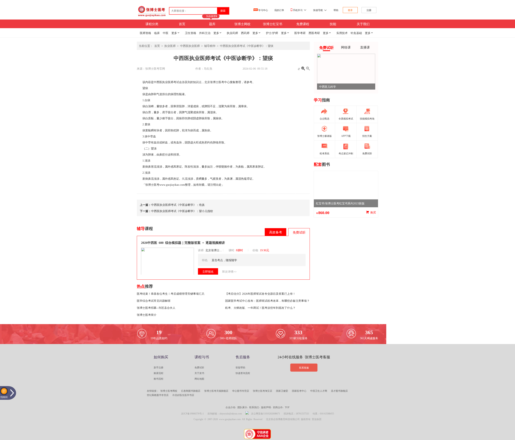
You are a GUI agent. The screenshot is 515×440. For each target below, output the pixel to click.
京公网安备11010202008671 (265, 413)
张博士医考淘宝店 (262, 391)
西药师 (245, 32)
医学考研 (300, 32)
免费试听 (199, 367)
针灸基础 (356, 32)
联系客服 (304, 367)
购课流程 (158, 373)
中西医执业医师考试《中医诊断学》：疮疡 (178, 204)
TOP (287, 407)
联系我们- (254, 407)
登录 (350, 10)
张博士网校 (242, 23)
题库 (212, 23)
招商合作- (278, 407)
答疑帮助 (240, 367)
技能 (333, 23)
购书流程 (158, 378)
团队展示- (242, 407)
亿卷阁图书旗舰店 (190, 391)
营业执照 (316, 419)
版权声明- (266, 407)
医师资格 (145, 32)
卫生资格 (190, 32)
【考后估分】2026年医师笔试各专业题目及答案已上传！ (260, 293)
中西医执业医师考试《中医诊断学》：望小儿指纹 (182, 210)
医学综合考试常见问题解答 (154, 300)
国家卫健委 (282, 391)
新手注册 (158, 367)
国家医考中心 (299, 391)
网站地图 (199, 378)
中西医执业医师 (190, 45)
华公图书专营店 (240, 391)
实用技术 (342, 32)
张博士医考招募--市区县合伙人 (156, 307)
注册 (369, 10)
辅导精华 (209, 45)
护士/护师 (272, 32)
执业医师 (170, 45)
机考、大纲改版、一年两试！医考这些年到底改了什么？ (260, 307)
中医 (165, 32)
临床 (157, 32)
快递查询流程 (243, 373)
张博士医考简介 (147, 314)
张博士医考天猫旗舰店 (216, 391)
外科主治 (204, 32)
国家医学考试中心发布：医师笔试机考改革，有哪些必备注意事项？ (267, 300)
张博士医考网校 (168, 391)
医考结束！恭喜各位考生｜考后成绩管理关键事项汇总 (170, 293)
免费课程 (302, 23)
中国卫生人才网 (318, 391)
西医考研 (314, 32)
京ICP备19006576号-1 (192, 413)
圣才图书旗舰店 (339, 391)
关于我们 (363, 23)
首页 (182, 23)
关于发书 (199, 373)
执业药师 (232, 32)
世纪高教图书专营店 (158, 395)
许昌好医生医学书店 (183, 395)
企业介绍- (231, 407)
